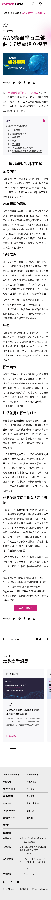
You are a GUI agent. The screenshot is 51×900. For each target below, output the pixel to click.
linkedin (14, 83)
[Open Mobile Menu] (47, 4)
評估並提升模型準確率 (22, 147)
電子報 (6, 825)
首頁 (5, 12)
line (19, 83)
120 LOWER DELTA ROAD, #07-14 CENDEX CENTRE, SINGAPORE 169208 (33, 861)
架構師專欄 (8, 796)
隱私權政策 (24, 889)
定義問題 (16, 130)
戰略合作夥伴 (9, 817)
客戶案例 (31, 788)
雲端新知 (10, 30)
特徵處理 (16, 137)
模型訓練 (16, 144)
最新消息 (14, 12)
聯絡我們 (7, 833)
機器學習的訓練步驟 (17, 125)
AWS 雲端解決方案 (11, 774)
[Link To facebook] (11, 882)
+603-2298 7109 (25, 868)
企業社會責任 (33, 803)
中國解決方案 (33, 774)
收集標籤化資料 (19, 133)
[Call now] (40, 4)
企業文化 (31, 810)
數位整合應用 (9, 788)
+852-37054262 (25, 853)
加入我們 (31, 817)
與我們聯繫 (24, 608)
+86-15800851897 (26, 873)
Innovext (44, 889)
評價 (14, 140)
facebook (24, 83)
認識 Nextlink (9, 810)
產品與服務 (32, 781)
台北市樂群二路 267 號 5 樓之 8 (32, 838)
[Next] (46, 748)
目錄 (25, 120)
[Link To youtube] (18, 882)
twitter (29, 83)
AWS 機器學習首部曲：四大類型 (22, 92)
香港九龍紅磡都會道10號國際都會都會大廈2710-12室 (33, 849)
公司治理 (7, 803)
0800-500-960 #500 (27, 841)
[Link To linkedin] (4, 882)
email (34, 83)
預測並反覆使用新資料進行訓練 (27, 151)
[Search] (33, 4)
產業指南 (7, 781)
